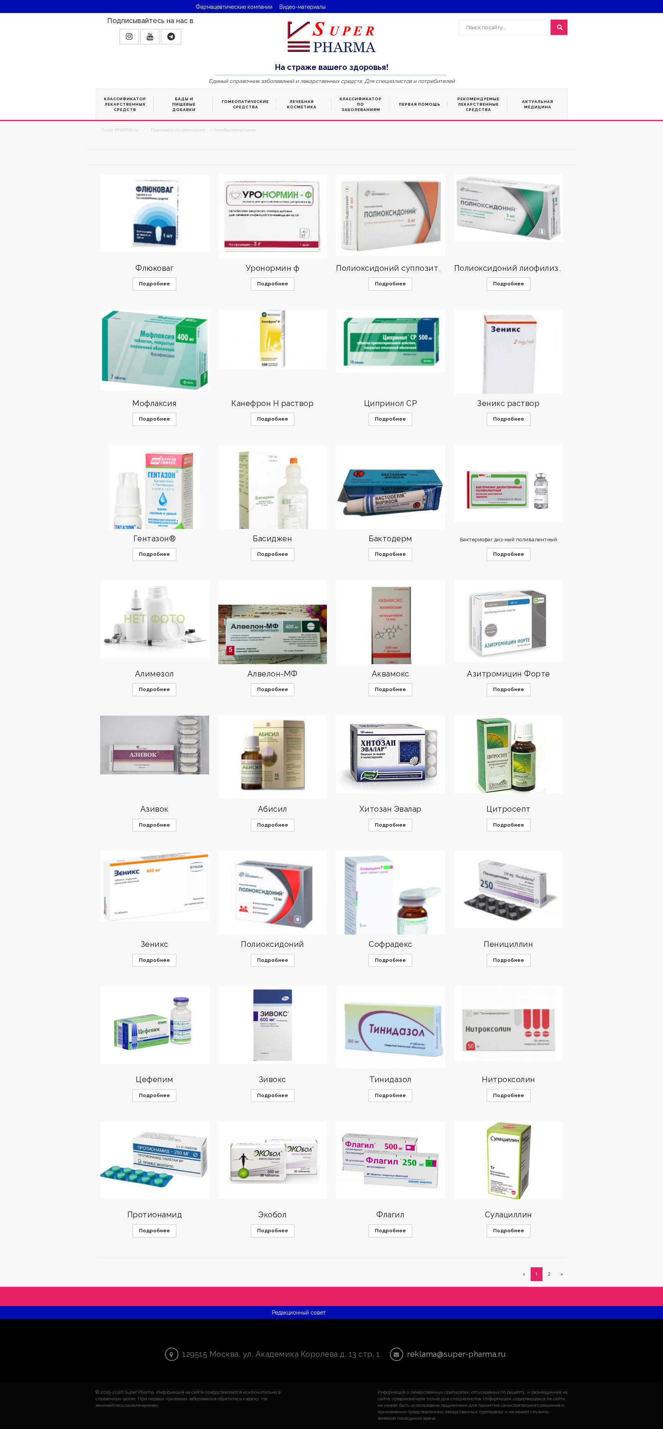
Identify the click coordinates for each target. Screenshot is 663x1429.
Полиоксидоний (272, 944)
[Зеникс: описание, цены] (154, 886)
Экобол (272, 1214)
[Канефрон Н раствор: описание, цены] (272, 339)
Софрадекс (390, 944)
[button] (129, 37)
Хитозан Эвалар (391, 809)
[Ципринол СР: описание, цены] (390, 341)
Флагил (390, 1214)
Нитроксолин (508, 1079)
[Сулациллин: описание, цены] (508, 1160)
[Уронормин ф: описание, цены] (272, 218)
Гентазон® (155, 538)
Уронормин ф (273, 268)
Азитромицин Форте (508, 673)
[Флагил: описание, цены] (390, 1160)
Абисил (272, 809)
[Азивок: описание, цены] (154, 745)
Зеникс (154, 944)
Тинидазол (390, 1079)
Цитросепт (509, 809)
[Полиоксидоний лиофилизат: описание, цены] (508, 208)
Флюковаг (154, 268)
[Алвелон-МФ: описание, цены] (272, 635)
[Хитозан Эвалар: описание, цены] (390, 755)
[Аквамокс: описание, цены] (390, 628)
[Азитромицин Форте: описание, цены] (508, 621)
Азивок (154, 809)
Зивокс (272, 1079)
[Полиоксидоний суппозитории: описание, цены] (390, 215)
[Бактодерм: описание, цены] (390, 494)
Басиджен (272, 538)
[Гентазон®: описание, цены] (154, 499)
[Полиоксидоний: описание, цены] (272, 894)
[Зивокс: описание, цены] (272, 1025)
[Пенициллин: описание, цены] (508, 889)
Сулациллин (508, 1214)
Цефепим (154, 1079)
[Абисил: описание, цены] (272, 757)
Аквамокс (390, 673)
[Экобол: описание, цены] (272, 1160)
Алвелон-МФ (272, 673)
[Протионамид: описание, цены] (154, 1160)
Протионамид (154, 1214)
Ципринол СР (390, 403)
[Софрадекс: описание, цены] (390, 900)
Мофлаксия (154, 403)
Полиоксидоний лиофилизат (510, 268)
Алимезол (154, 673)
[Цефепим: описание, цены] (154, 1025)
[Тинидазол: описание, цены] (390, 1027)
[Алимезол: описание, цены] (154, 619)
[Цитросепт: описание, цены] (508, 755)
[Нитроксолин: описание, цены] (508, 1023)
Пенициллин (508, 944)
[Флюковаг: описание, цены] (154, 213)
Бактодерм (390, 538)
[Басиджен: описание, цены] (272, 499)
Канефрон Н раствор (272, 403)
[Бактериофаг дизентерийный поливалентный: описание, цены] (508, 483)
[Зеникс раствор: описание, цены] (508, 362)
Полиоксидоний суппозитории (397, 268)
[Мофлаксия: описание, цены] (154, 350)
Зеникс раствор (508, 403)
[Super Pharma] (332, 36)
